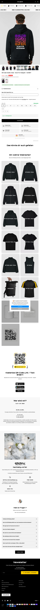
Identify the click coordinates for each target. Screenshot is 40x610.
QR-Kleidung (21, 580)
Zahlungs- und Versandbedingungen (8, 584)
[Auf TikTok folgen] (10, 600)
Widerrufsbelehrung (5, 586)
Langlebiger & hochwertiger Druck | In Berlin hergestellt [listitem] (22, 84)
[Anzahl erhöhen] (7, 111)
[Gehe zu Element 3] (10, 68)
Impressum (3, 588)
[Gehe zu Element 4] (14, 68)
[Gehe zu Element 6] (22, 68)
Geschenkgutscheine (22, 586)
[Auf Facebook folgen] (2, 600)
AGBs (2, 580)
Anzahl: (3, 108)
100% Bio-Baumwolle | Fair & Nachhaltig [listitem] (7, 84)
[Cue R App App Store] (20, 384)
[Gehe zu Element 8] (29, 68)
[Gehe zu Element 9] (33, 68)
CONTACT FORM (20, 552)
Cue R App (20, 584)
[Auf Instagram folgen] (5, 600)
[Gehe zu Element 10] (37, 68)
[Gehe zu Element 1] (3, 68)
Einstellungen (20, 308)
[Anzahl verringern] (3, 111)
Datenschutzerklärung (5, 582)
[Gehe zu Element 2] (7, 68)
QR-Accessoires (21, 582)
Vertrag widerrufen (6, 594)
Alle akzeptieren (20, 306)
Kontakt (3, 590)
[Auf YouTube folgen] (7, 600)
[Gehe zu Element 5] (18, 68)
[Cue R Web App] (20, 390)
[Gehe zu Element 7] (26, 68)
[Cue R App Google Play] (20, 387)
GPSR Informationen (35, 140)
